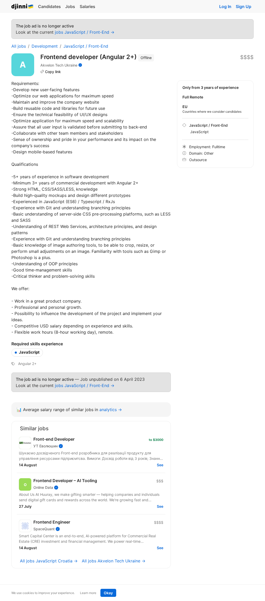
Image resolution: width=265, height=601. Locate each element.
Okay (108, 593)
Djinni (22, 7)
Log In (225, 6)
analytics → (110, 409)
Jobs (70, 6)
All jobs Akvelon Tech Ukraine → (113, 560)
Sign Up (243, 6)
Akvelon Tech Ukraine (58, 65)
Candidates (49, 6)
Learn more (88, 593)
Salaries (87, 6)
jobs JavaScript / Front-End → (84, 32)
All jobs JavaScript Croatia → (49, 560)
